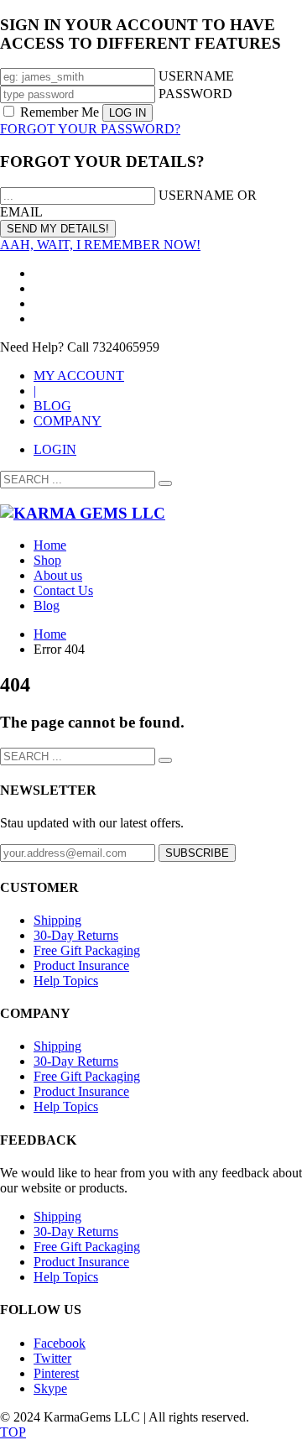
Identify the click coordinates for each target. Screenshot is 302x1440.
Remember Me (59, 112)
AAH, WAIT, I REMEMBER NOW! (100, 244)
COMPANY (68, 421)
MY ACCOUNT (79, 375)
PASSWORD (195, 93)
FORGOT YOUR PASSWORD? (90, 129)
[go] (165, 483)
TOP (13, 1432)
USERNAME (196, 76)
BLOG (52, 406)
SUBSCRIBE (197, 853)
